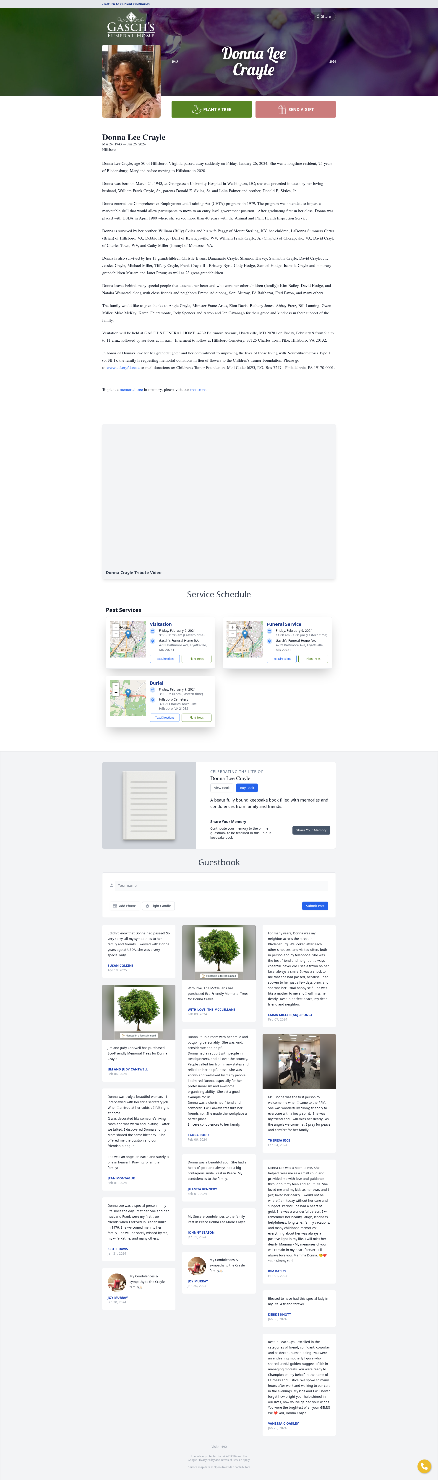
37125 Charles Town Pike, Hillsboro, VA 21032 (178, 706)
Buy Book (247, 788)
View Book (221, 788)
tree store (198, 389)
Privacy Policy (206, 1460)
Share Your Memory (311, 830)
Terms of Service (231, 1460)
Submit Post (315, 906)
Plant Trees (197, 659)
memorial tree (131, 389)
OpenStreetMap (224, 1467)
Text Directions (164, 659)
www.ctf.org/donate (123, 367)
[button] (128, 634)
